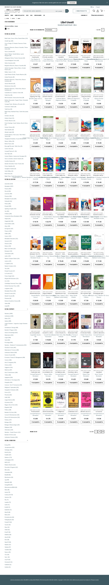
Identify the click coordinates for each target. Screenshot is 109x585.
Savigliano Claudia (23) (10, 168)
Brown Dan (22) (8, 173)
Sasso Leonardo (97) (10, 51)
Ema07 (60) (7, 532)
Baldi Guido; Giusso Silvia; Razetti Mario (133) (16, 38)
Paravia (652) (8, 188)
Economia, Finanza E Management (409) (15, 357)
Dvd (27, 15)
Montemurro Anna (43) (10, 86)
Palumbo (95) (8, 298)
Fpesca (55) (8, 552)
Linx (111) (7, 281)
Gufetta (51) (8, 567)
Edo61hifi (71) (8, 510)
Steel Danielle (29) (9, 129)
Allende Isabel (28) (9, 132)
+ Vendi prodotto (81, 11)
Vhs (31, 15)
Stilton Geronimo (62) (10, 63)
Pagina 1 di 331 (33, 431)
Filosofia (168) (8, 395)
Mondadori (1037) (9, 186)
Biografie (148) (8, 407)
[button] (102, 10)
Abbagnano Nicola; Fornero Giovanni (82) (15, 58)
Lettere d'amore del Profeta (52, 96)
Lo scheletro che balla (50, 372)
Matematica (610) (9, 335)
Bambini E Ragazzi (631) (11, 330)
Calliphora (61, 411)
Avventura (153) (9, 402)
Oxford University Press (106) (12, 286)
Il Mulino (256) (8, 213)
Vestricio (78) (8, 497)
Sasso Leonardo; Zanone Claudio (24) (14, 158)
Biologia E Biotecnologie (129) (12, 425)
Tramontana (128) (9, 253)
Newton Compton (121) (10, 266)
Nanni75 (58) (8, 542)
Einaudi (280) (8, 206)
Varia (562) (7, 340)
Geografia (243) (8, 382)
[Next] (102, 29)
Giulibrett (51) (8, 564)
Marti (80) (7, 490)
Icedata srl (87, 580)
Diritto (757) (7, 318)
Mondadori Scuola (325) (10, 198)
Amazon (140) (8, 243)
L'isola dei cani (35, 372)
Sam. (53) (7, 557)
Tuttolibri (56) (8, 549)
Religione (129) (8, 427)
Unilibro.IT (84, 15)
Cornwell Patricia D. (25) (11, 151)
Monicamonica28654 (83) (11, 487)
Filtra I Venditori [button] (10, 440)
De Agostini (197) (9, 228)
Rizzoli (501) (8, 191)
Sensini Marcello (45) (10, 83)
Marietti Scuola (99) (9, 296)
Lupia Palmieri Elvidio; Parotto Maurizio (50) (15, 74)
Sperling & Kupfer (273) (10, 208)
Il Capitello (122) (9, 263)
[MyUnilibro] (98, 11)
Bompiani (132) (8, 251)
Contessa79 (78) (9, 494)
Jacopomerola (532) (9, 447)
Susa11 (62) (8, 524)
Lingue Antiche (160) (10, 400)
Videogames (37, 15)
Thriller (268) (8, 375)
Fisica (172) (7, 392)
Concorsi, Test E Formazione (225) (13, 385)
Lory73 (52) (7, 559)
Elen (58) (7, 539)
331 (103, 432)
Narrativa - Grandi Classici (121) (12, 432)
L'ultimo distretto (98, 333)
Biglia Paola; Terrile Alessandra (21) (13, 176)
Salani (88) (7, 303)
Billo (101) (7, 470)
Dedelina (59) (8, 534)
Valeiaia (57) (8, 547)
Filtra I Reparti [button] (9, 309)
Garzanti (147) (8, 241)
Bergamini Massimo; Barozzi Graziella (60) (15, 65)
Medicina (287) (8, 370)
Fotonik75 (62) (8, 522)
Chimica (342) (8, 365)
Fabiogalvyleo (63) (9, 519)
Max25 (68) (7, 512)
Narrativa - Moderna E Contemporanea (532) (15, 345)
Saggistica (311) (9, 367)
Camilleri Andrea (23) (10, 161)
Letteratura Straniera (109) (11, 437)
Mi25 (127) (7, 462)
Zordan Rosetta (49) (9, 77)
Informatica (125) (9, 430)
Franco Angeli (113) (9, 276)
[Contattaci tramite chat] (94, 11)
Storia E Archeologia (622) (11, 332)
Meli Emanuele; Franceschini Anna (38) (14, 97)
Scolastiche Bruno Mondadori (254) (13, 216)
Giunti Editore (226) (9, 223)
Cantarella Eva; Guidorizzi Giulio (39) (14, 92)
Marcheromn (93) (9, 477)
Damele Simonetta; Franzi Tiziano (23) (14, 163)
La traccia (99, 411)
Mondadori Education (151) (11, 238)
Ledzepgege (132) (9, 460)
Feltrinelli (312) (8, 201)
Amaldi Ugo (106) (9, 41)
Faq (93, 7)
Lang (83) (7, 306)
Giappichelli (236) (9, 221)
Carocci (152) (8, 236)
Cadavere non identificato (76, 411)
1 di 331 (98, 30)
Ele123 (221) (8, 452)
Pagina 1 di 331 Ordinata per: (37, 29)
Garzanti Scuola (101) (10, 293)
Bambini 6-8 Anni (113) (10, 435)
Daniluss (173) (8, 457)
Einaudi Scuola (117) (10, 271)
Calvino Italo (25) (9, 148)
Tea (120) (7, 268)
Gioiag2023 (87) (8, 485)
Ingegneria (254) (9, 377)
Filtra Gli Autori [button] (10, 34)
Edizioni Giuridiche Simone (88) (12, 301)
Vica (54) (7, 554)
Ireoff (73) (7, 504)
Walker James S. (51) (10, 72)
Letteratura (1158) (9, 316)
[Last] (99, 431)
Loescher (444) (8, 193)
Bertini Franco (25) (9, 143)
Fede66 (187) (8, 455)
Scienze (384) (8, 360)
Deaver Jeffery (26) (9, 141)
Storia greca (86, 57)
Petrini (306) (8, 203)
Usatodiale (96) (8, 472)
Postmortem (35, 411)
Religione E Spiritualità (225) (12, 387)
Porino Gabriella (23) (10, 166)
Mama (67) (7, 514)
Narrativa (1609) (9, 313)
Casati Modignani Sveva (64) (12, 60)
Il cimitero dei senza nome (76, 372)
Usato (7, 15)
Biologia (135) (8, 422)
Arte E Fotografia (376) (10, 362)
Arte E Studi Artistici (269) (11, 372)
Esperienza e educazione (63, 293)
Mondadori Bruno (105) (10, 291)
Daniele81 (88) (8, 482)
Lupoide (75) (8, 502)
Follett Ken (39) (8, 95)
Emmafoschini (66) (9, 517)
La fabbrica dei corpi (61, 372)
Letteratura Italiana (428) (11, 352)
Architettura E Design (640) (11, 327)
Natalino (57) (8, 544)
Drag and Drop (86, 96)
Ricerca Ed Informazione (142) (12, 417)
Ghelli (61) (7, 529)
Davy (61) (7, 527)
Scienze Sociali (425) (10, 355)
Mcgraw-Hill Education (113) (11, 278)
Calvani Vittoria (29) (9, 127)
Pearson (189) (8, 231)
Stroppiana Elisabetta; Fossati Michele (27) (15, 139)
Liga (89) (7, 480)
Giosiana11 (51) (8, 562)
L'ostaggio (86, 372)
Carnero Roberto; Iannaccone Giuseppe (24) (15, 156)
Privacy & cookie (95, 580)
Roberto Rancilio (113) (10, 465)
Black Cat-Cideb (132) (10, 248)
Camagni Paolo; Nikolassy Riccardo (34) (15, 104)
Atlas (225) (7, 226)
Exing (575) (7, 445)
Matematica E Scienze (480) (12, 350)
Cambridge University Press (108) (13, 283)
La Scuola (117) (8, 273)
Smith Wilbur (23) (9, 171)
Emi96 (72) (7, 507)
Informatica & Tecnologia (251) (12, 380)
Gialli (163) (7, 397)
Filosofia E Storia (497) (10, 347)
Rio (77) (7, 500)
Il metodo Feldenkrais (87, 333)
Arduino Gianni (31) (9, 118)
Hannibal (99, 372)
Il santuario (35, 57)
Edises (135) (8, 246)
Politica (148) (8, 410)
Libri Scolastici (19, 15)
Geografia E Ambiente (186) (11, 390)
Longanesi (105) (9, 288)
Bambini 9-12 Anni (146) (10, 412)
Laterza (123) (8, 261)
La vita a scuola (99, 254)
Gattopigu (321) (8, 450)
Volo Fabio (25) (8, 153)
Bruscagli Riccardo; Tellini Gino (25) (13, 146)
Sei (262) (7, 211)
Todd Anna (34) (8, 109)
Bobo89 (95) (8, 475)
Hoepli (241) (8, 218)
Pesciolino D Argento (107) (11, 467)
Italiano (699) (8, 321)
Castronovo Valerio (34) (10, 106)
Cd (44, 15)
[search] (67, 11)
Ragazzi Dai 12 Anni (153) (11, 405)
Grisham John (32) (9, 115)
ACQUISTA (36, 68)
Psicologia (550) (9, 342)
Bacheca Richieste (97, 15)
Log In (98, 7)
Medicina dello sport (49, 136)
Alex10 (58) (7, 537)
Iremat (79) (7, 492)
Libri (11, 15)
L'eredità (61, 57)
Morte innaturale (48, 411)
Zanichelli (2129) (9, 184)
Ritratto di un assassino (88, 411)
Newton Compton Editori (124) (12, 258)
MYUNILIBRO (72, 2)
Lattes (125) (8, 256)
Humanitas (60, 215)
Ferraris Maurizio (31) (10, 120)
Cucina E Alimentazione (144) (12, 415)
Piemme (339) (8, 196)
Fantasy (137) (8, 420)
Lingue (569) (8, 337)
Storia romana (73, 57)
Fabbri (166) (8, 233)
